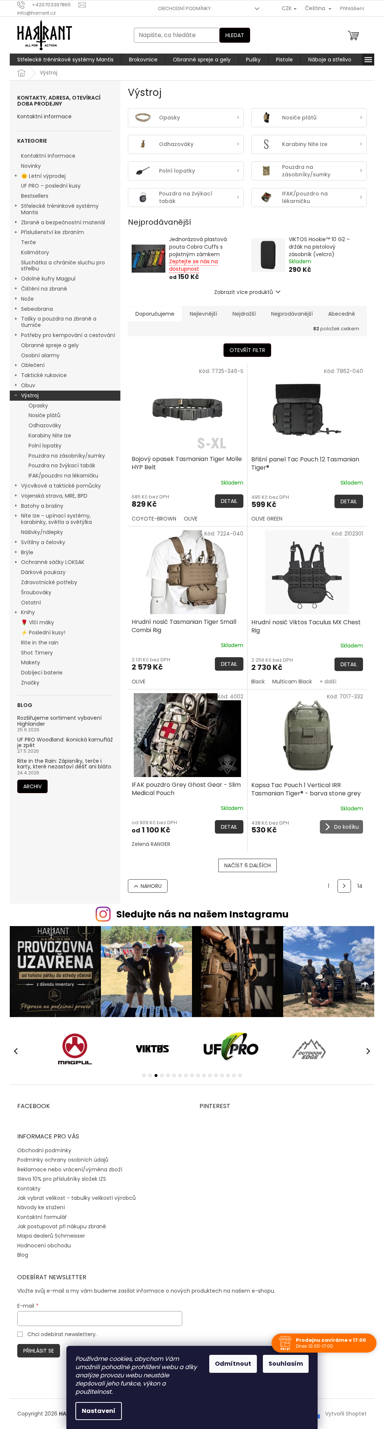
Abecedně (339, 314)
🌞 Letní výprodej (40, 176)
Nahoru (148, 886)
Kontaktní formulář (39, 1217)
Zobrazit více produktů (241, 292)
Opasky (35, 405)
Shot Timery (34, 652)
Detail (226, 501)
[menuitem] (62, 60)
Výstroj (27, 395)
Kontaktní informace (42, 116)
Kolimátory (32, 252)
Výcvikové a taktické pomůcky (58, 485)
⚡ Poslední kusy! (40, 632)
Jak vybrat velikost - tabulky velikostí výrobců (74, 1198)
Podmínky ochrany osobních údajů (60, 1159)
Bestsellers (32, 196)
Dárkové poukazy (40, 572)
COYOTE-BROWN (151, 518)
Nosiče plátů (42, 415)
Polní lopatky (42, 445)
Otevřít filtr (244, 350)
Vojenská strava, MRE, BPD (51, 496)
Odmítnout (230, 1363)
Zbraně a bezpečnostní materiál (60, 222)
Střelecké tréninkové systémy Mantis (57, 209)
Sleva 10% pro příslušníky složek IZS (59, 1179)
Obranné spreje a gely (47, 345)
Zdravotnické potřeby (46, 582)
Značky (27, 682)
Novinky (28, 166)
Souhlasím (283, 1363)
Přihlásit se (36, 1350)
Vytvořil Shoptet (343, 1413)
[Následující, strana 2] (341, 886)
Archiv (30, 786)
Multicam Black (289, 681)
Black (255, 681)
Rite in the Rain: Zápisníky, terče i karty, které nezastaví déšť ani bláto (62, 764)
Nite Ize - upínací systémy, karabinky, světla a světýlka (53, 519)
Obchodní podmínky (181, 8)
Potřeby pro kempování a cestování (65, 335)
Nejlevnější (200, 314)
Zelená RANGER (148, 844)
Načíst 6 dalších (244, 865)
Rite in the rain (37, 642)
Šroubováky (33, 592)
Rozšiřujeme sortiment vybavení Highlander (57, 721)
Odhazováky (42, 425)
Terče (25, 242)
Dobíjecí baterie (39, 672)
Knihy (25, 612)
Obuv (25, 385)
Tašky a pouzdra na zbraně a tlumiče (56, 322)
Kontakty (26, 1188)
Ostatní (28, 602)
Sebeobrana (34, 309)
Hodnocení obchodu (41, 1245)
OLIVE (188, 518)
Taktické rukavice (41, 375)
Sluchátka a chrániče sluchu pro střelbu (60, 266)
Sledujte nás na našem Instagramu (199, 914)
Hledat (232, 35)
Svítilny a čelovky (40, 542)
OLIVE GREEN (263, 518)
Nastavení (96, 1411)
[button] (141, 1075)
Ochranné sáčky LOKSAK (50, 562)
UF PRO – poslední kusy (48, 185)
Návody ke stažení (38, 1207)
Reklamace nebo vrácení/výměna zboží (67, 1169)
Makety (28, 662)
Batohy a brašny (39, 506)
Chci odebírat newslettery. (59, 1334)
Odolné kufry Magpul (45, 278)
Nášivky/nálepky (39, 532)
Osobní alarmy (37, 355)
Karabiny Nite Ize (47, 435)
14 (357, 886)
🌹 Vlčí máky (34, 622)
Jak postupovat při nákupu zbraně (59, 1226)
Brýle (24, 552)
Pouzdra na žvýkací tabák (59, 465)
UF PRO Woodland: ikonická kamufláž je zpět (62, 743)
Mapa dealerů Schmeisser (48, 1236)
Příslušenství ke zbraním (49, 232)
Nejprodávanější (289, 314)
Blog (20, 1255)
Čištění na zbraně (41, 288)
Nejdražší (241, 314)
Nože (24, 299)
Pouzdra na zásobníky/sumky (64, 455)
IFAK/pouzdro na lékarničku (61, 475)
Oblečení (30, 365)
